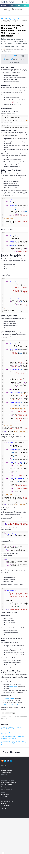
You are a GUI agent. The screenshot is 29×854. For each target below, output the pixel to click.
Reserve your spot (14, 13)
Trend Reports (11, 5)
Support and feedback (6, 770)
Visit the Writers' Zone (6, 789)
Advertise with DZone (6, 777)
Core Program (4, 787)
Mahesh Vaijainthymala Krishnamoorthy (15, 49)
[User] (22, 2)
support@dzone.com (6, 808)
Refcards (3, 5)
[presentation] (16, 548)
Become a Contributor (6, 784)
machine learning (13, 686)
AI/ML (17, 19)
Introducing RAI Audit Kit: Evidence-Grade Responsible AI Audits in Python (11, 728)
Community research (6, 772)
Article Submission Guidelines (8, 782)
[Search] (26, 2)
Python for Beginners (9, 698)
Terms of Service (5, 794)
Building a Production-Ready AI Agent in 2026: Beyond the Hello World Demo (12, 737)
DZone (3, 19)
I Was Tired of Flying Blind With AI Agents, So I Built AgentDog (13, 732)
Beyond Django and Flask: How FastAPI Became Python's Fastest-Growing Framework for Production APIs (14, 743)
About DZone (4, 768)
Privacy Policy (4, 796)
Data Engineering (10, 19)
